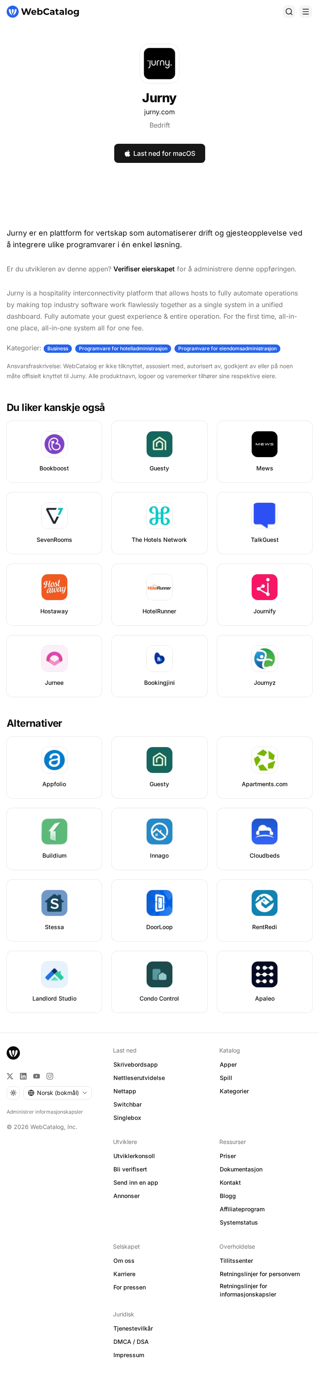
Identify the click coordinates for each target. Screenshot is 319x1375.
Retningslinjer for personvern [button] (260, 1273)
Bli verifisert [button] (130, 1169)
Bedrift (160, 125)
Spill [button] (226, 1077)
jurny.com (159, 112)
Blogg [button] (228, 1195)
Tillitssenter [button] (236, 1260)
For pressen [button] (129, 1287)
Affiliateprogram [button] (242, 1209)
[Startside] (43, 11)
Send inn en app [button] (135, 1182)
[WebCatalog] (13, 1053)
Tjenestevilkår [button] (133, 1328)
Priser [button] (228, 1155)
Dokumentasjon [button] (241, 1169)
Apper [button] (228, 1064)
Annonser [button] (126, 1195)
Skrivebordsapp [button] (135, 1064)
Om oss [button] (124, 1260)
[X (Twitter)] (10, 1076)
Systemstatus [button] (239, 1222)
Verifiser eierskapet (144, 269)
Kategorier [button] (234, 1091)
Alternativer (34, 723)
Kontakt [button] (230, 1182)
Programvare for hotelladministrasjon (123, 348)
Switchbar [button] (127, 1104)
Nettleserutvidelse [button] (139, 1077)
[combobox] (57, 1093)
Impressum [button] (128, 1354)
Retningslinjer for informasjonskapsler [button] (248, 1290)
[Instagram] (50, 1076)
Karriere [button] (124, 1273)
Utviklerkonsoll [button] (134, 1155)
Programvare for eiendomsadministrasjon (227, 348)
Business (57, 348)
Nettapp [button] (124, 1091)
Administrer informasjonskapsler (45, 1112)
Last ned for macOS (164, 153)
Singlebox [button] (127, 1117)
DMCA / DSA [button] (131, 1341)
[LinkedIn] (23, 1076)
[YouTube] (36, 1076)
